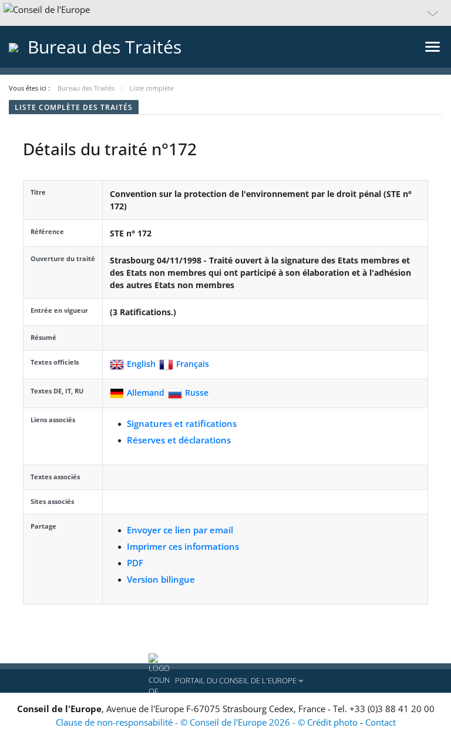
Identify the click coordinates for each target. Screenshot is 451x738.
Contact (380, 722)
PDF (135, 563)
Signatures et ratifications (182, 423)
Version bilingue (161, 579)
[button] (225, 13)
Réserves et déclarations (179, 440)
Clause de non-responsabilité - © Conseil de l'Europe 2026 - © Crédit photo (208, 722)
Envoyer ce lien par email (180, 530)
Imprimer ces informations (183, 546)
